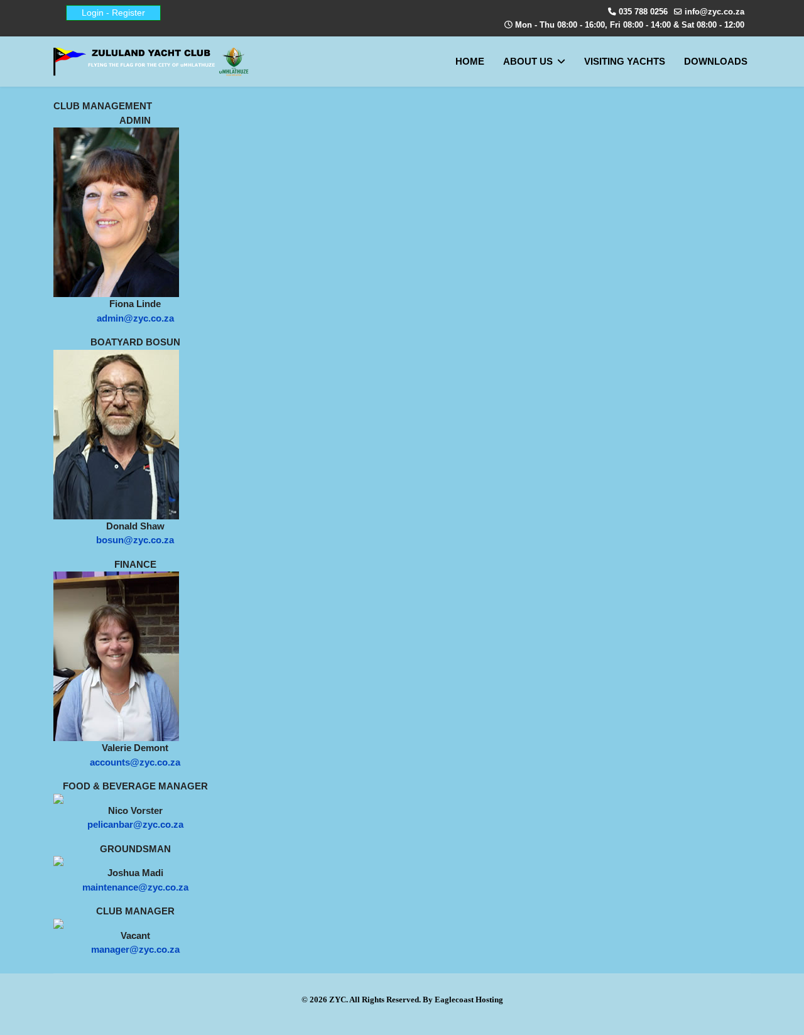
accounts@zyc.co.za (135, 762)
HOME (469, 61)
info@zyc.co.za (714, 12)
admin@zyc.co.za (135, 318)
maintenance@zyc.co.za (135, 887)
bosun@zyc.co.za (135, 539)
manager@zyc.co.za (135, 949)
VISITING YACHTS (624, 61)
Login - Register (113, 13)
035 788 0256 (643, 12)
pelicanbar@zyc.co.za (135, 824)
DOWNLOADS (715, 61)
